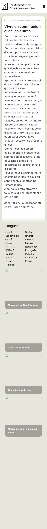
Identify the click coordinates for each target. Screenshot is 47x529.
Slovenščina (31, 257)
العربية (8, 232)
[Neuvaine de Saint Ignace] (23, 289)
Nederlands (31, 246)
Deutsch (9, 254)
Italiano (29, 239)
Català (8, 239)
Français (9, 264)
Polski (28, 261)
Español (9, 261)
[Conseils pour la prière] (23, 374)
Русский (29, 254)
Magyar (29, 243)
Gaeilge (29, 232)
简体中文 (10, 246)
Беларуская (12, 235)
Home (6, 20)
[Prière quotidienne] (23, 331)
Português (30, 250)
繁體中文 (10, 250)
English (9, 257)
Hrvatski (29, 235)
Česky (8, 243)
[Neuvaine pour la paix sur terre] (23, 416)
